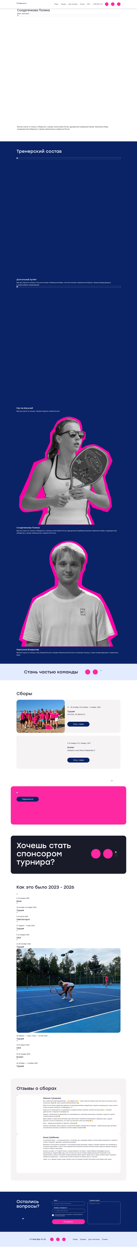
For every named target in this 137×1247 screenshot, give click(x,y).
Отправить (68, 1222)
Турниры (63, 4)
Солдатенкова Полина (33, 10)
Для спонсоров (73, 4)
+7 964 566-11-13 (97, 4)
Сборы (56, 4)
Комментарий (94, 1200)
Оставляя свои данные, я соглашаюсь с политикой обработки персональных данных (69, 1215)
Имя (56, 1200)
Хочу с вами (78, 724)
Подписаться (27, 799)
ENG (88, 4)
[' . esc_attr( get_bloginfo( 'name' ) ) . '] (21, 3)
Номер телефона (61, 1208)
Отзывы (82, 4)
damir (19, 13)
